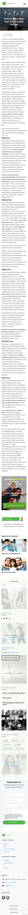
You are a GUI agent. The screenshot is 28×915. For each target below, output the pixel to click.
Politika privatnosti (14, 906)
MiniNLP (5, 844)
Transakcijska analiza (8, 748)
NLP (23, 740)
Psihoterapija (17, 744)
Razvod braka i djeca (14, 566)
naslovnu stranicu (15, 652)
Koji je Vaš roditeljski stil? (14, 547)
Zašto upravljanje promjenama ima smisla (14, 703)
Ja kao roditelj (7, 851)
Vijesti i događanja (20, 748)
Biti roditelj (5, 740)
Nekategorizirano (15, 740)
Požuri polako (14, 698)
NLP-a (14, 642)
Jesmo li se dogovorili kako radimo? (14, 693)
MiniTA (5, 846)
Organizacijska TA (7, 744)
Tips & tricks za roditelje (9, 849)
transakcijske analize (13, 639)
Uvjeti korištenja (14, 912)
